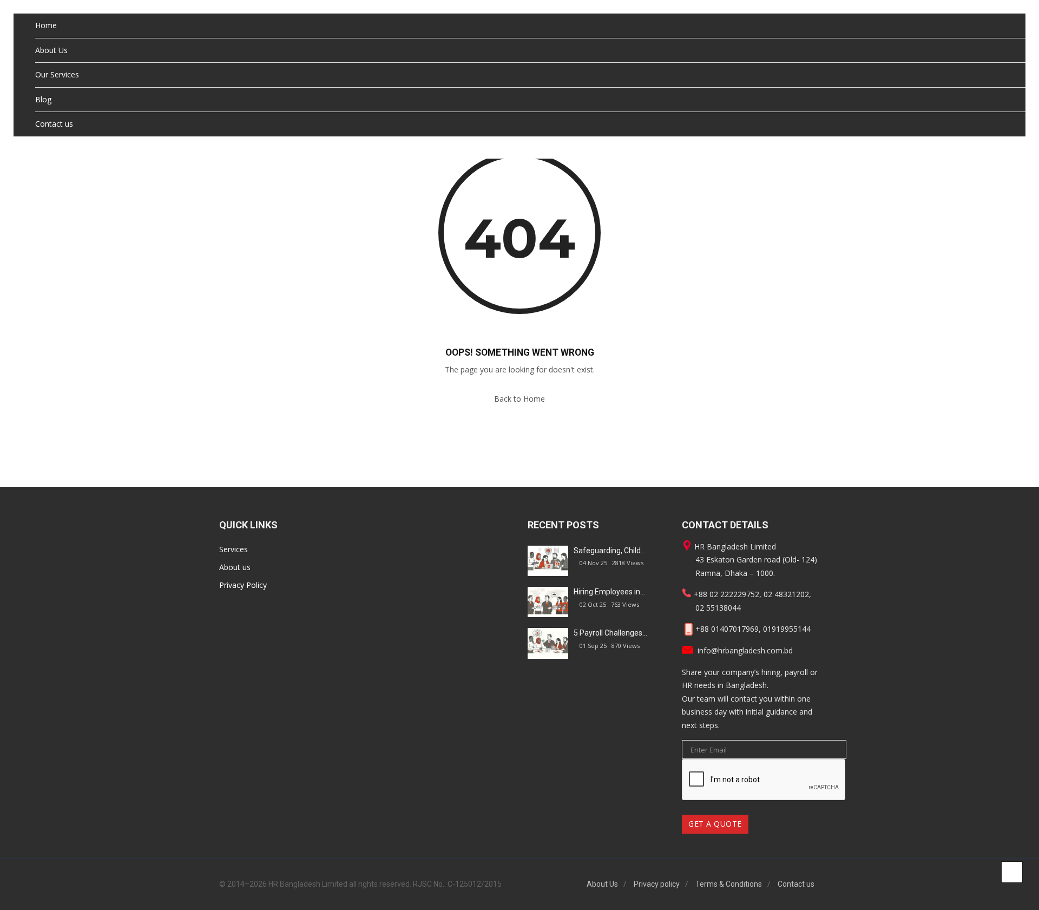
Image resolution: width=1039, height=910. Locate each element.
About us (235, 567)
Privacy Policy (243, 585)
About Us (51, 50)
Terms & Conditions (728, 884)
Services (233, 549)
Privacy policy (657, 884)
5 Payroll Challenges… (610, 633)
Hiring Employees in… (609, 591)
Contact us (54, 124)
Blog (43, 99)
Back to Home (519, 399)
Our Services (57, 74)
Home (46, 25)
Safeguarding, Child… (610, 550)
